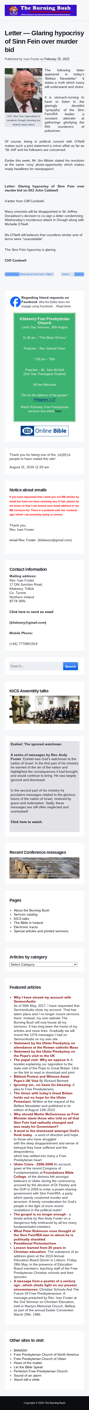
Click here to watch (26, 822)
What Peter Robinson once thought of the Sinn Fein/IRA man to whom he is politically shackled (44, 1235)
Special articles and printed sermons (41, 931)
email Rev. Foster (22, 540)
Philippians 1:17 (45, 399)
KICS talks (21, 919)
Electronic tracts (26, 927)
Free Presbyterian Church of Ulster (40, 1359)
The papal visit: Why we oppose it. (42, 1060)
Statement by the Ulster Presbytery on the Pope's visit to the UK (44, 1054)
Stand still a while (27, 1379)
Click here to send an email (31, 612)
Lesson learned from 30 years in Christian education (40, 1250)
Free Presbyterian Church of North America (46, 1354)
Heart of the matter (28, 1363)
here (58, 411)
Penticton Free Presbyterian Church (41, 1371)
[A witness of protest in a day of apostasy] (41, 10)
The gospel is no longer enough (40, 1214)
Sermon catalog (25, 914)
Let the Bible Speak (28, 1367)
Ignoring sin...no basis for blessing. (43, 1085)
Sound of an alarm (28, 1375)
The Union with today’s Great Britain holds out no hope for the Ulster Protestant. (43, 1097)
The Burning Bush (55, 1402)
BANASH (20, 1350)
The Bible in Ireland (28, 923)
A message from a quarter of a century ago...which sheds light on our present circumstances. (45, 1285)
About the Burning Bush (31, 910)
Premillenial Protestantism (35, 1243)
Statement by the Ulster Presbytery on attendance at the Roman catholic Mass (46, 1045)
